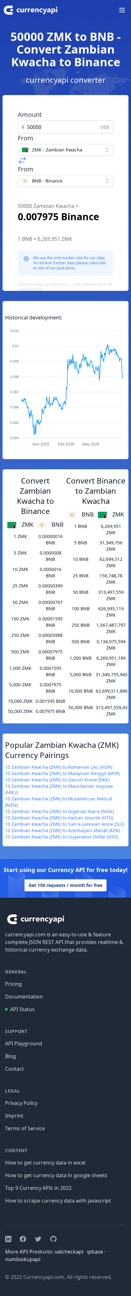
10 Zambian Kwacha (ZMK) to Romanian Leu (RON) (58, 767)
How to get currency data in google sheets (56, 1175)
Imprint (14, 1115)
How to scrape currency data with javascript (58, 1200)
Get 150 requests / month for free (65, 885)
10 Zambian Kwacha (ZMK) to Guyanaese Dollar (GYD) (61, 837)
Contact (14, 1068)
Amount (30, 114)
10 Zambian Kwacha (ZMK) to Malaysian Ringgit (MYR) (62, 773)
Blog (10, 1056)
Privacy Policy (21, 1103)
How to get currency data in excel (45, 1162)
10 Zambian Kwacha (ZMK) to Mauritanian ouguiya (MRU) (59, 789)
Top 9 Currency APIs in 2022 (38, 1187)
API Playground (23, 1043)
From (25, 138)
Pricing (13, 983)
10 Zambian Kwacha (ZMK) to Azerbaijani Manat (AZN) (62, 830)
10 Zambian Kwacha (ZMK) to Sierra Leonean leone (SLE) (64, 824)
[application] (65, 384)
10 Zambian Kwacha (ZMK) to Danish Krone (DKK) (57, 780)
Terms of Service (25, 1128)
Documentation (24, 996)
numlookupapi (22, 1259)
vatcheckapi (69, 1251)
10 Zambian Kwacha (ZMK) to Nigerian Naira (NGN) (59, 811)
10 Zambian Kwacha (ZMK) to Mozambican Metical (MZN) (58, 802)
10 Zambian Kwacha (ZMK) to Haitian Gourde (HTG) (59, 818)
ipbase (95, 1251)
